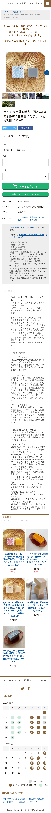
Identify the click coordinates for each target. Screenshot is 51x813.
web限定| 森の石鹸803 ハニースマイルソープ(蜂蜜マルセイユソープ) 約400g (37, 606)
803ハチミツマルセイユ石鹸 (31, 234)
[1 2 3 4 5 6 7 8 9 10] (25, 176)
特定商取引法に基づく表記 (14, 799)
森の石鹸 (33, 220)
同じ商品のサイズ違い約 (22, 227)
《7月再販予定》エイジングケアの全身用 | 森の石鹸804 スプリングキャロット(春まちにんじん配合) (14, 559)
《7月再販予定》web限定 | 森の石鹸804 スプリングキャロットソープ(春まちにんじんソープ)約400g (37, 559)
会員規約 (22, 802)
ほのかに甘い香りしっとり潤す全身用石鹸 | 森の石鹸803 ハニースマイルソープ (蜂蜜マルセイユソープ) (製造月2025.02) (13, 609)
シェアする (26, 128)
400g (35, 227)
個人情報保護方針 (36, 799)
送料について (8, 802)
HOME (6, 12)
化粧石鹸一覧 (16, 12)
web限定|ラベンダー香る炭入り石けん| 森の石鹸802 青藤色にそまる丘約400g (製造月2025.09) (14, 656)
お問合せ (33, 802)
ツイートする (10, 128)
